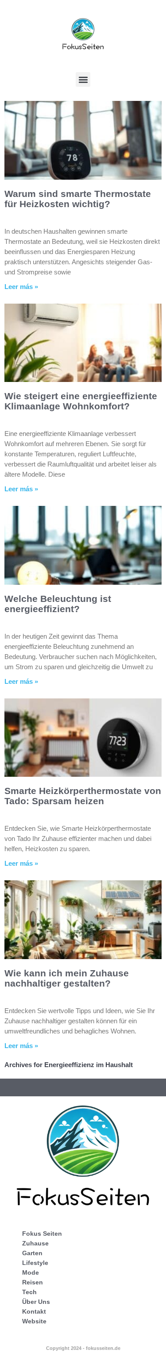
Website (34, 1321)
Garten (32, 1253)
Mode (30, 1272)
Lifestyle (35, 1262)
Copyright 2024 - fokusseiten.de (83, 1348)
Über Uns (36, 1301)
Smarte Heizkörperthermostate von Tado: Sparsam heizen (82, 796)
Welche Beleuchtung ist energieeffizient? (57, 604)
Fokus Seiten (42, 1233)
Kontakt (34, 1311)
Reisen (32, 1282)
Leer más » (21, 286)
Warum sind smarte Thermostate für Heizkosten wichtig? (77, 199)
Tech (29, 1291)
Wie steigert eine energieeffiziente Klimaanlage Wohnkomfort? (80, 401)
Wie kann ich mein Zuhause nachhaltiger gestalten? (66, 978)
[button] (83, 79)
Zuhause (35, 1243)
